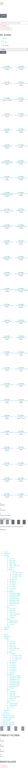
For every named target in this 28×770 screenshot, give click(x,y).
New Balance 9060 (14, 600)
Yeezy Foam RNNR (14, 614)
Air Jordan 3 (12, 583)
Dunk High (12, 560)
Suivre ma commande (9, 715)
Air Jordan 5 (12, 586)
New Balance (10, 591)
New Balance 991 (14, 603)
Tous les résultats (6, 29)
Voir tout (11, 567)
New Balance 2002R (14, 595)
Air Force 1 (12, 559)
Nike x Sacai (12, 564)
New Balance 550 (14, 598)
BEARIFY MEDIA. (11, 529)
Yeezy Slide (12, 615)
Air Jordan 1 (12, 571)
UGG (8, 626)
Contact (6, 629)
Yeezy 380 (12, 610)
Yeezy (8, 607)
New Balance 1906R (14, 593)
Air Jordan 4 (12, 584)
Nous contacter (7, 719)
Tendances (7, 627)
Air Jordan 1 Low (17, 574)
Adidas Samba (13, 622)
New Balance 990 (14, 602)
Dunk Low (12, 562)
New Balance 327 (14, 596)
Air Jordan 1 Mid (16, 576)
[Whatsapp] (2, 522)
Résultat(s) (4, 25)
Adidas (8, 619)
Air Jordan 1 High (17, 572)
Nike (8, 557)
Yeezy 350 (12, 608)
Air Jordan (9, 569)
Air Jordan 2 (12, 581)
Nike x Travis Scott (14, 565)
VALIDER (3, 766)
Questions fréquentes (8, 717)
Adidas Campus (13, 621)
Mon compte (6, 714)
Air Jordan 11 (13, 579)
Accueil (6, 552)
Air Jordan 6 (12, 588)
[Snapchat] (16, 728)
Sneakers (6, 555)
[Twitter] (23, 728)
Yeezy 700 (12, 612)
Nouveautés (7, 553)
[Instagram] (7, 522)
